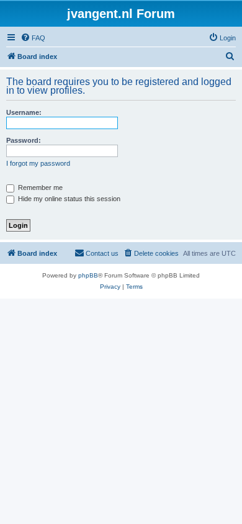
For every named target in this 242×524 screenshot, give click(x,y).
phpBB (88, 275)
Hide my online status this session (68, 198)
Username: (24, 112)
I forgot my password (38, 163)
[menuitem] (32, 37)
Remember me (39, 187)
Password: (23, 140)
